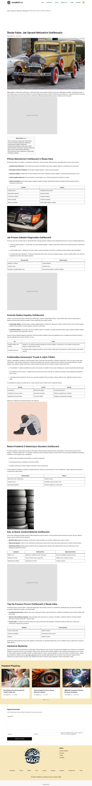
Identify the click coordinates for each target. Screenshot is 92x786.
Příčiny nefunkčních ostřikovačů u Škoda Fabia (19, 141)
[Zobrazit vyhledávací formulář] (83, 2)
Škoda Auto (72, 770)
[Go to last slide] (4, 683)
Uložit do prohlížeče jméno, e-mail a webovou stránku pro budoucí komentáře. (72, 733)
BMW (29, 770)
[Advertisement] (46, 21)
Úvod (42, 2)
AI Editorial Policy (46, 784)
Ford (36, 770)
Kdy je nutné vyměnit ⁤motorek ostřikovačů (18, 149)
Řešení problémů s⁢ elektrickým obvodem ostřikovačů (21, 147)
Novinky (62, 753)
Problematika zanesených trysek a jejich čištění (20, 146)
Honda (44, 770)
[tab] (43, 699)
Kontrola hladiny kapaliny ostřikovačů (17, 144)
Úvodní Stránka (64, 750)
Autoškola (12, 770)
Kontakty (78, 2)
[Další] (88, 683)
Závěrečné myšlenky (13, 153)
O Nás (72, 2)
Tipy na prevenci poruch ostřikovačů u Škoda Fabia (21, 151)
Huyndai (53, 770)
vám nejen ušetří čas (31, 655)
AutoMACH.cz (12, 36)
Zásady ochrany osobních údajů (52, 777)
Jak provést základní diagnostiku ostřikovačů (19, 142)
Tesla (81, 770)
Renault (62, 770)
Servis (56, 2)
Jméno (10, 734)
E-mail (36, 734)
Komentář (11, 716)
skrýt (25, 138)
